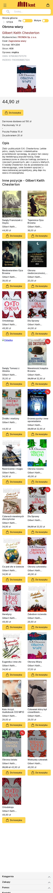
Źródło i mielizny (10, 418)
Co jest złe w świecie (13, 566)
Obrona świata (9, 759)
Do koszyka (15, 112)
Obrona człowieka (37, 566)
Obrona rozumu (36, 468)
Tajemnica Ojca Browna (35, 221)
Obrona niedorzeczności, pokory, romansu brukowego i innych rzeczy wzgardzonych (39, 271)
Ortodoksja (8, 320)
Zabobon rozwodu (37, 614)
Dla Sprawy (33, 320)
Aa (19, 20)
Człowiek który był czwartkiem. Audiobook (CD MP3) (38, 710)
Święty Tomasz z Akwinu (10, 369)
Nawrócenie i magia (12, 468)
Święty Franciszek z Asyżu (12, 221)
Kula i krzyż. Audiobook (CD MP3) (13, 710)
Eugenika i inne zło (11, 661)
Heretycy (7, 614)
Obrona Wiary (35, 661)
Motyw (37, 20)
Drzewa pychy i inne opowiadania (38, 420)
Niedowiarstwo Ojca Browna (12, 271)
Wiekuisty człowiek (37, 759)
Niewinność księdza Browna (38, 369)
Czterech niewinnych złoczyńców (13, 517)
